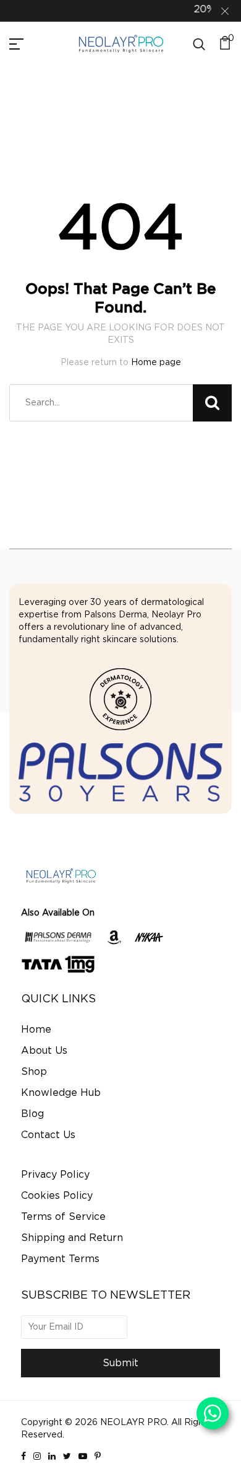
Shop (34, 1072)
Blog (32, 1114)
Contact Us (48, 1135)
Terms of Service (63, 1217)
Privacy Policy (55, 1175)
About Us (44, 1051)
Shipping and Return (72, 1238)
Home (36, 1030)
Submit (120, 1363)
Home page (156, 362)
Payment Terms (60, 1259)
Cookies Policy (57, 1196)
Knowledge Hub (61, 1093)
